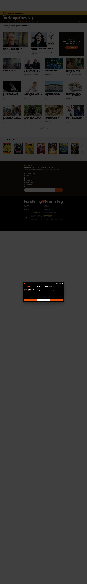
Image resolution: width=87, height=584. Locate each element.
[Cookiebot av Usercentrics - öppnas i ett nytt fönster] (57, 283)
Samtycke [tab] (28, 286)
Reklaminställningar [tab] (48, 286)
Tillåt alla (56, 300)
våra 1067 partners (29, 290)
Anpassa (43, 300)
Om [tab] (58, 286)
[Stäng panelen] (62, 283)
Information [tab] (38, 286)
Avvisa (30, 300)
